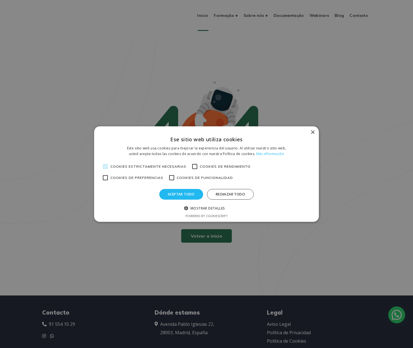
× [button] (312, 132)
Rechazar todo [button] (230, 194)
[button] (206, 208)
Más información (270, 153)
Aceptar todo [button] (181, 194)
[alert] (206, 174)
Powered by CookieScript (206, 216)
